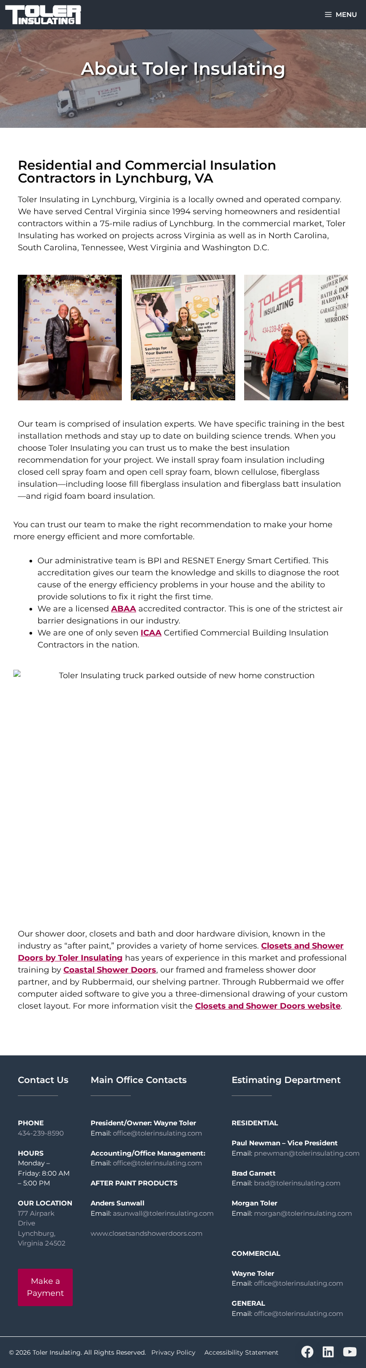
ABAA (123, 609)
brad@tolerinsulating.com (297, 1183)
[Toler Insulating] (43, 14)
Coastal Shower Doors (109, 970)
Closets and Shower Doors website (268, 1006)
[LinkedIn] (328, 1354)
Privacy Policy (173, 1352)
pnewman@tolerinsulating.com (307, 1153)
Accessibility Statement (241, 1352)
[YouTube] (350, 1354)
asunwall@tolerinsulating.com (163, 1213)
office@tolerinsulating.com (157, 1133)
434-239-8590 (41, 1133)
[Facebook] (307, 1354)
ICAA (151, 633)
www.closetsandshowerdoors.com (147, 1233)
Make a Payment (45, 1287)
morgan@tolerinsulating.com (303, 1213)
